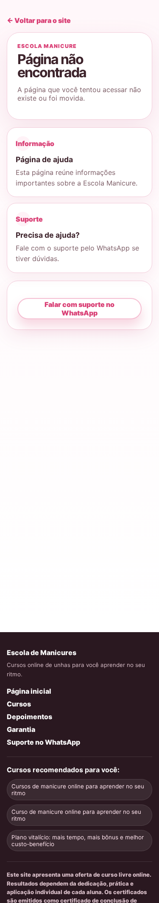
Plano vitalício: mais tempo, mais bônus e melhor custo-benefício (77, 840)
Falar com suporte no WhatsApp (79, 308)
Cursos (19, 704)
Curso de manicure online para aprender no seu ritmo (76, 815)
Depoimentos (29, 716)
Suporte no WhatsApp (43, 742)
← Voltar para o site (39, 20)
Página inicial (29, 691)
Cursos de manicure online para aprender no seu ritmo (77, 789)
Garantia (21, 729)
